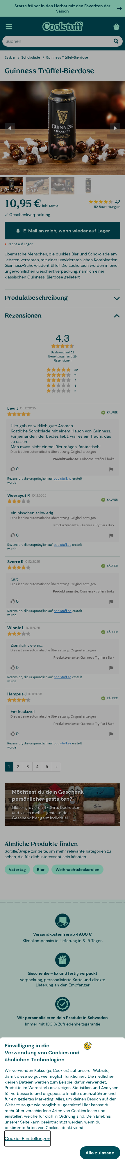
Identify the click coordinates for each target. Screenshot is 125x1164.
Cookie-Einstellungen (27, 1138)
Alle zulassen (100, 1153)
